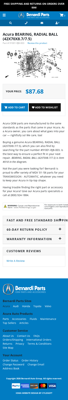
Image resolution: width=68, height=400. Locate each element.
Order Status (10, 360)
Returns (7, 343)
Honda (26, 306)
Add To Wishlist (46, 107)
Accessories (19, 319)
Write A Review (16, 261)
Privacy (20, 343)
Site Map (8, 347)
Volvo (48, 306)
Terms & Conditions (39, 343)
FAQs (37, 336)
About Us (8, 336)
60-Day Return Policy (27, 230)
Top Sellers (9, 323)
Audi (16, 306)
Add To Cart (16, 107)
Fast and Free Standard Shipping (34, 220)
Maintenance (48, 319)
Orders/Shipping (13, 339)
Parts (6, 319)
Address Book (11, 368)
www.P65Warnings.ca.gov (25, 207)
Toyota (37, 306)
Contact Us (23, 336)
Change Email (36, 364)
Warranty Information (29, 239)
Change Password (13, 364)
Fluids (33, 319)
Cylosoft (47, 393)
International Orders (38, 339)
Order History (30, 360)
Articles (23, 323)
